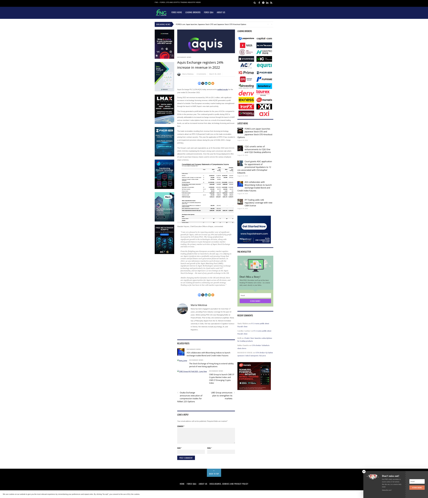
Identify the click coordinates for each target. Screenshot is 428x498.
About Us (221, 12)
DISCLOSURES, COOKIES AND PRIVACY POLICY (229, 483)
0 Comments (201, 74)
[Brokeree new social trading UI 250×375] (164, 91)
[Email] (209, 83)
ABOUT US (203, 483)
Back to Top (214, 473)
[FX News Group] (161, 15)
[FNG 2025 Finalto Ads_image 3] (164, 221)
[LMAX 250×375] (164, 123)
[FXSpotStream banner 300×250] (254, 242)
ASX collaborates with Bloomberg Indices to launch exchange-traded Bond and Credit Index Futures (254, 186)
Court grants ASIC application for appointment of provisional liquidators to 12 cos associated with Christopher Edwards (254, 167)
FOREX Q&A (192, 483)
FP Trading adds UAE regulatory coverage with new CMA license (258, 203)
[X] (202, 83)
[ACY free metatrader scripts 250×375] (164, 253)
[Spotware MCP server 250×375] (164, 58)
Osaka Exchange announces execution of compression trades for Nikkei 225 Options (189, 397)
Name (179, 448)
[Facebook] (199, 83)
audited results (222, 89)
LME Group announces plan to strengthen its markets (223, 395)
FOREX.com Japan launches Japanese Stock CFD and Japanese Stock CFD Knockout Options (211, 24)
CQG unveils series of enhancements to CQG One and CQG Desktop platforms (258, 149)
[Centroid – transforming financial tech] (164, 188)
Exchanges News (184, 57)
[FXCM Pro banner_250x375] (164, 156)
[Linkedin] (206, 83)
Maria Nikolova (187, 74)
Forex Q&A (208, 12)
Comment (180, 426)
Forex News (176, 12)
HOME (182, 483)
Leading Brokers (193, 12)
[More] (212, 83)
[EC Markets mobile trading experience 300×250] (254, 388)
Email (209, 448)
